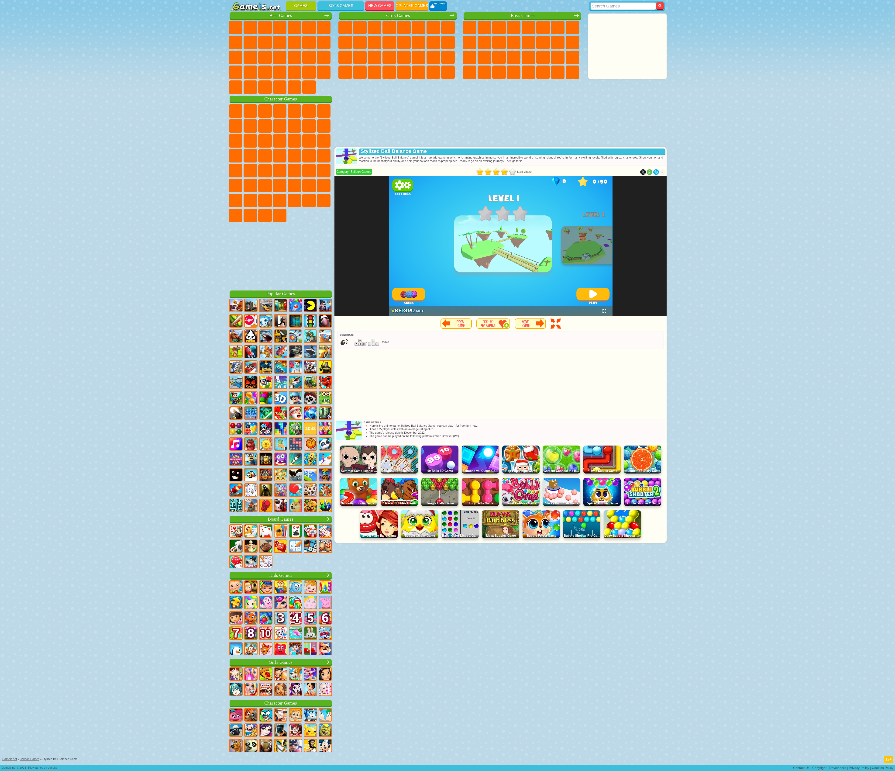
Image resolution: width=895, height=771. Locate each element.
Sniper (558, 42)
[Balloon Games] (251, 398)
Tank (513, 27)
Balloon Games (361, 171)
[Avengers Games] (295, 746)
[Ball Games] (310, 444)
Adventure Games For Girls (433, 27)
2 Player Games (412, 6)
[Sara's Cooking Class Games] (236, 674)
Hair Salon (404, 42)
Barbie (389, 27)
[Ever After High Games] (295, 690)
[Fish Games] (251, 618)
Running (499, 72)
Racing (543, 42)
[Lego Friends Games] (325, 674)
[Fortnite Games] (310, 367)
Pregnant (448, 42)
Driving (250, 87)
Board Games (280, 519)
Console (309, 87)
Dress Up (389, 42)
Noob (323, 185)
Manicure (374, 57)
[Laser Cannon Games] (325, 398)
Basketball (235, 87)
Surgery (389, 57)
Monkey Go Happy (323, 155)
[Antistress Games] (310, 460)
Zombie (528, 27)
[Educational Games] (265, 587)
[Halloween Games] (251, 383)
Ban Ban (323, 200)
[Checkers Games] (265, 546)
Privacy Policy (859, 768)
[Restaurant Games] (280, 674)
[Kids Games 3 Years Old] (280, 618)
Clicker (235, 57)
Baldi (265, 185)
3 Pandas (265, 141)
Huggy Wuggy (294, 185)
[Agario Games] (251, 321)
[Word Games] (280, 475)
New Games (380, 6)
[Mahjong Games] (251, 531)
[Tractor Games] (310, 383)
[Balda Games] (310, 490)
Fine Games (294, 57)
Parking (469, 27)
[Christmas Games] (295, 413)
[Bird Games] (295, 475)
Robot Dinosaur (484, 57)
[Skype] (656, 172)
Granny (279, 185)
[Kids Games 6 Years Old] (325, 618)
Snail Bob (323, 111)
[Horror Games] (236, 475)
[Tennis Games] (295, 490)
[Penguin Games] (236, 649)
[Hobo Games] (310, 746)
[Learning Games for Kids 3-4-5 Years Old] (280, 587)
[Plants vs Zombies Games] (295, 429)
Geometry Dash (250, 42)
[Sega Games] (251, 413)
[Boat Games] (251, 367)
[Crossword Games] (280, 383)
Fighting (528, 42)
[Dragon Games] (325, 383)
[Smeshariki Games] (295, 587)
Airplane (528, 72)
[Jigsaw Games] (236, 603)
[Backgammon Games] (280, 546)
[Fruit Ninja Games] (236, 321)
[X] (643, 172)
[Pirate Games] (310, 398)
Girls (250, 27)
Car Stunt (235, 72)
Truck (513, 42)
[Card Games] (265, 531)
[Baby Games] (236, 587)
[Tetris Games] (280, 429)
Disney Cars (279, 141)
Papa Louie (433, 42)
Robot (572, 42)
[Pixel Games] (236, 398)
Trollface (250, 126)
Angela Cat (345, 42)
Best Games (280, 15)
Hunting (572, 72)
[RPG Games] (325, 306)
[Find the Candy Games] (295, 603)
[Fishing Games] (295, 383)
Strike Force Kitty (235, 155)
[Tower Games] (325, 475)
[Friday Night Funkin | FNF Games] (265, 429)
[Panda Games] (325, 444)
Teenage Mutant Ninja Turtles (469, 42)
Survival (499, 57)
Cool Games (309, 72)
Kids (279, 27)
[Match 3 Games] (310, 413)
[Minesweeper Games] (310, 546)
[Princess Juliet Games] (251, 603)
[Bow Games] (295, 336)
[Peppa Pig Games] (325, 603)
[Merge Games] (325, 506)
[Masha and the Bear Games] (251, 587)
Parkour (558, 72)
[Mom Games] (310, 690)
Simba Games (294, 200)
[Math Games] (325, 587)
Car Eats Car (528, 57)
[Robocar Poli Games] (310, 715)
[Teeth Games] (265, 690)
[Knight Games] (310, 506)
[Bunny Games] (310, 633)
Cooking (404, 72)
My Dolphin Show (250, 141)
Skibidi (235, 215)
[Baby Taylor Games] (295, 649)
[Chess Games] (251, 546)
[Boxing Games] (265, 506)
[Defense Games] (310, 336)
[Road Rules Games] (310, 321)
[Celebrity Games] (325, 690)
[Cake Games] (251, 444)
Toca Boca (265, 200)
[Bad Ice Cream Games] (251, 336)
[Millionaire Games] (236, 460)
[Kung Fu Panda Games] (251, 746)
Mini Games (309, 57)
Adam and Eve (294, 155)
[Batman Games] (280, 730)
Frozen (360, 42)
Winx (389, 72)
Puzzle (265, 72)
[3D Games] (280, 398)
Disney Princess (418, 57)
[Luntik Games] (265, 603)
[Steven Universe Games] (295, 730)
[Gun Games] (236, 413)
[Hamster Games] (325, 649)
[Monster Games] (280, 460)
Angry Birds (323, 126)
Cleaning (360, 72)
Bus (469, 72)
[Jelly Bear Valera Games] (280, 649)
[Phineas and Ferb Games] (325, 715)
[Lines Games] (236, 429)
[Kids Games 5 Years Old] (310, 618)
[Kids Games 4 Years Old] (295, 618)
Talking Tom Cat (279, 111)
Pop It (235, 42)
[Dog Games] (295, 674)
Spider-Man (265, 155)
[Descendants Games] (265, 730)
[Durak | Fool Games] (236, 531)
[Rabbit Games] (325, 633)
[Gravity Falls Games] (280, 715)
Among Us (309, 170)
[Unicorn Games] (280, 603)
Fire (484, 72)
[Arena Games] (265, 352)
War (279, 87)
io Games (294, 42)
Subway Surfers (309, 126)
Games (301, 6)
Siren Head (294, 170)
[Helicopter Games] (280, 352)
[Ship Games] (310, 352)
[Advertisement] (280, 255)
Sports (265, 42)
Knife (265, 57)
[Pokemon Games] (310, 730)
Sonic (309, 141)
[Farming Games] (280, 413)
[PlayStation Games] (325, 490)
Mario (250, 155)
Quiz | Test (404, 27)
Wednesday (309, 200)
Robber (513, 57)
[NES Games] (265, 460)
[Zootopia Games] (251, 715)
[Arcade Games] (310, 306)
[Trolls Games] (236, 715)
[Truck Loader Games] (280, 336)
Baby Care (448, 57)
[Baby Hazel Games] (310, 587)
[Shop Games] (251, 674)
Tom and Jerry (235, 170)
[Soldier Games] (295, 398)
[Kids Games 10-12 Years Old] (265, 633)
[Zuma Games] (265, 398)
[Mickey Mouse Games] (325, 746)
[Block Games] (251, 429)
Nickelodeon (294, 72)
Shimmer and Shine (309, 155)
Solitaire (250, 57)
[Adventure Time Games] (251, 730)
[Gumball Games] (265, 715)
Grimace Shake (250, 215)
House (433, 72)
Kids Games (280, 575)
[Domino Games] (325, 531)
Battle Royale (543, 27)
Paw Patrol (265, 111)
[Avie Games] (280, 690)
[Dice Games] (236, 562)
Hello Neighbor (235, 200)
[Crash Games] (236, 383)
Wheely (235, 111)
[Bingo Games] (325, 546)
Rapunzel (345, 57)
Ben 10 (558, 57)
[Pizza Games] (265, 674)
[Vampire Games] (280, 506)
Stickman (499, 42)
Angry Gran (279, 126)
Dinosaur (279, 57)
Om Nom (235, 141)
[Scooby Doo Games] (236, 746)
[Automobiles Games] (265, 306)
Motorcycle (484, 42)
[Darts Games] (265, 475)
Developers (837, 768)
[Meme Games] (295, 506)
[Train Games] (236, 367)
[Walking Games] (325, 460)
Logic (323, 42)
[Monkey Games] (251, 649)
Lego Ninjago (294, 111)
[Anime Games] (236, 690)
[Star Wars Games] (265, 413)
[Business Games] (280, 444)
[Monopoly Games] (251, 562)
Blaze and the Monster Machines (294, 141)
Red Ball (235, 126)
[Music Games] (236, 444)
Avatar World (279, 200)
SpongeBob (250, 111)
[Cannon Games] (236, 490)
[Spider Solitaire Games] (295, 531)
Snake (250, 72)
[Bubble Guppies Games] (295, 715)
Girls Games (398, 15)
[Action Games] (236, 306)
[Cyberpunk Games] (325, 367)
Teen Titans (250, 170)
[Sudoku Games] (295, 546)
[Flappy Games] (251, 475)
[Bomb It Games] (265, 321)
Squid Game (235, 185)
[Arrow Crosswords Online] (251, 490)
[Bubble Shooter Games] (295, 306)
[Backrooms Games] (265, 490)
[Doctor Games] (295, 367)
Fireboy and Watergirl (374, 27)
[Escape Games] (280, 321)
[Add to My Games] (493, 323)
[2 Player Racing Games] (325, 336)
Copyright (819, 768)
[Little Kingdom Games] (310, 603)
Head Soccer (265, 87)
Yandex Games (323, 27)
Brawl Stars (323, 170)
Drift (572, 57)
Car (572, 27)
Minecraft (558, 27)
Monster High (418, 27)
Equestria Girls (360, 27)
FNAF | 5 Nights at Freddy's (309, 111)
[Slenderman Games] (325, 321)
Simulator (265, 27)
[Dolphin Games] (295, 633)
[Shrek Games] (325, 730)
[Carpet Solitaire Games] (236, 546)
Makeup (404, 57)
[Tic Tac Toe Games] (265, 562)
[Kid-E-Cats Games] (265, 649)
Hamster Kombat (265, 215)
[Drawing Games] (280, 633)
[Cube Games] (265, 383)
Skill (309, 27)
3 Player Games (279, 72)
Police (469, 57)
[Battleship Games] (280, 367)
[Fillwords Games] (295, 444)
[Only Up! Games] (251, 506)
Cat (374, 42)
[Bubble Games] (265, 618)
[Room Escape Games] (295, 321)
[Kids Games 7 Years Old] (236, 633)
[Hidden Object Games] (325, 413)
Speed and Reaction (323, 57)
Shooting (513, 72)
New (235, 27)
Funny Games (279, 42)
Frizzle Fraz (279, 155)
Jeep (543, 72)
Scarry (309, 42)
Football (484, 27)
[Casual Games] (280, 490)
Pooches (323, 141)
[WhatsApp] (649, 172)
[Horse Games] (236, 336)
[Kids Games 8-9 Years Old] (251, 633)
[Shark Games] (265, 336)
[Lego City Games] (265, 367)
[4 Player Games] (280, 306)
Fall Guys (279, 170)
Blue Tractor (265, 170)
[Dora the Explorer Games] (236, 618)
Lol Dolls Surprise (448, 72)
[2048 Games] (310, 429)
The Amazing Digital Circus (279, 215)
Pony (345, 27)
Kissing (418, 42)
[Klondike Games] (280, 531)
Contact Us (801, 768)
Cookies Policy (882, 768)
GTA (543, 57)
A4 (250, 185)
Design (345, 72)
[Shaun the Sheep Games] (236, 730)
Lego (294, 126)
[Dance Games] (310, 674)
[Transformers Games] (280, 746)
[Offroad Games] (295, 352)
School (323, 72)
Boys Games (340, 6)
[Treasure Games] (325, 429)
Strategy (499, 27)
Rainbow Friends (250, 200)
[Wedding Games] (251, 690)
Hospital (360, 57)
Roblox (309, 185)
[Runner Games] (251, 460)
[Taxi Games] (325, 352)
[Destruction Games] (265, 444)
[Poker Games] (310, 531)
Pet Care (418, 72)
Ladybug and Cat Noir (265, 126)
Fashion (433, 57)
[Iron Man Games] (265, 746)
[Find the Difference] (310, 649)
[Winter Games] (310, 475)
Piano (374, 72)
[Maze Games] (236, 506)
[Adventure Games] (236, 352)
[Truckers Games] (251, 306)
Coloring (448, 27)
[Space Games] (251, 352)
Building (294, 87)
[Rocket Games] (295, 460)
